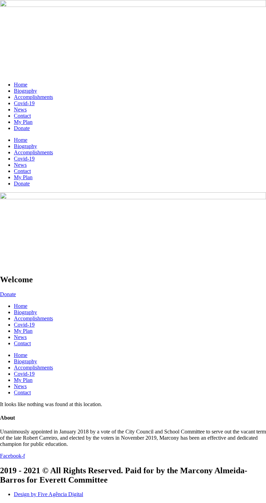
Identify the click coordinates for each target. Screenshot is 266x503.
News (20, 109)
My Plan (23, 122)
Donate (22, 128)
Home (20, 85)
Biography (25, 91)
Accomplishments (33, 97)
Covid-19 (24, 103)
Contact (22, 116)
